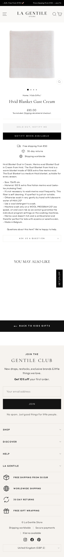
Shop (6, 429)
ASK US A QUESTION (32, 238)
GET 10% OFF (59, 278)
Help (6, 453)
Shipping (27, 113)
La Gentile (11, 466)
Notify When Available (32, 136)
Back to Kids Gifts (34, 325)
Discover (10, 441)
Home (25, 95)
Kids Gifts (35, 95)
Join (32, 404)
